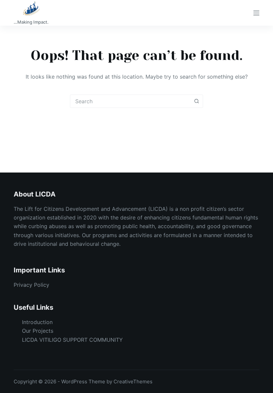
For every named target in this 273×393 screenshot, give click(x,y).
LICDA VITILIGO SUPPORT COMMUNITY (72, 339)
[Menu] (256, 13)
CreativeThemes (133, 381)
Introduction (37, 322)
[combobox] (130, 101)
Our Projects (37, 330)
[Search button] (196, 101)
